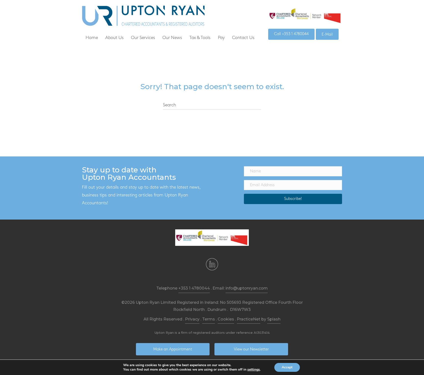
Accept (287, 367)
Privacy (192, 319)
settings (253, 369)
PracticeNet (248, 319)
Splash (273, 319)
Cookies (226, 319)
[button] (293, 199)
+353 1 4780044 (194, 288)
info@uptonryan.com (246, 288)
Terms (208, 319)
